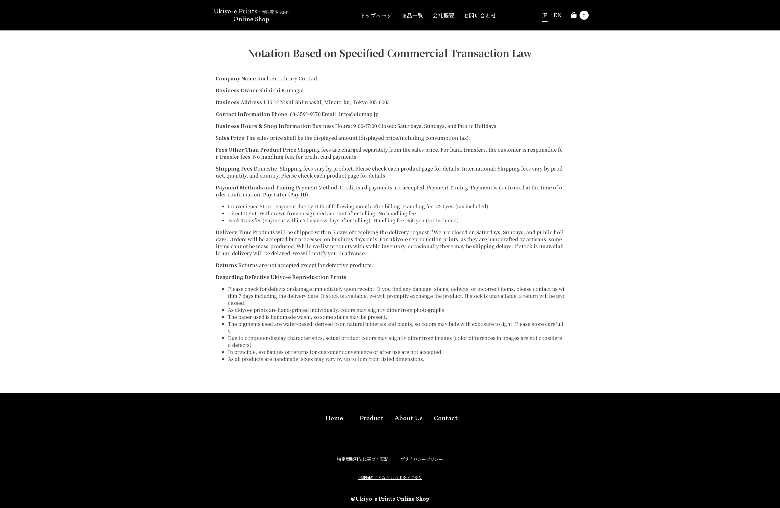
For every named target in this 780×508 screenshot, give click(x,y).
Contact (446, 418)
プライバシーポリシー (421, 459)
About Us (409, 418)
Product (371, 418)
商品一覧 (412, 15)
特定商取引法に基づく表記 (362, 459)
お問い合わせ (479, 15)
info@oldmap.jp (358, 114)
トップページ (376, 15)
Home (334, 418)
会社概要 (443, 15)
